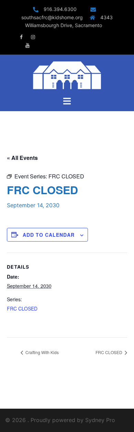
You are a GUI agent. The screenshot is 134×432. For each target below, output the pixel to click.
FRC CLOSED (22, 308)
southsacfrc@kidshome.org (52, 17)
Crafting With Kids (41, 352)
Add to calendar (49, 234)
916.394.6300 (63, 9)
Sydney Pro (100, 420)
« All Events (22, 158)
